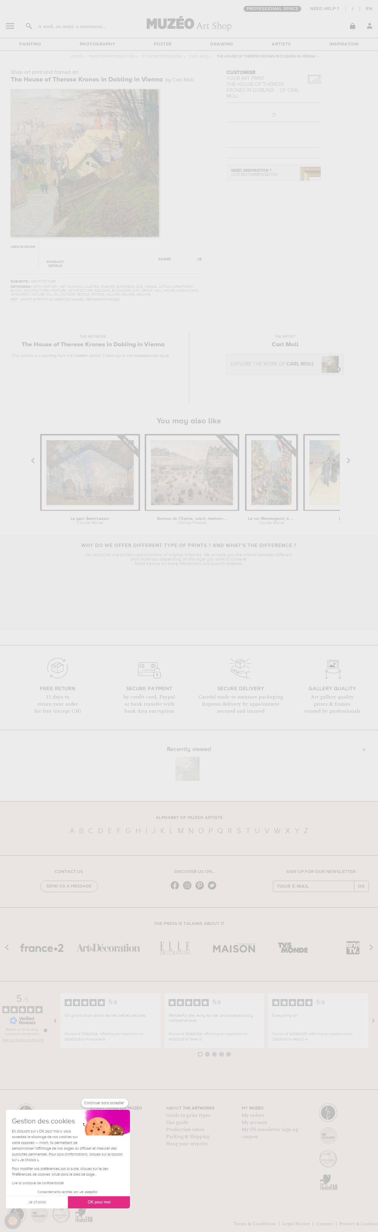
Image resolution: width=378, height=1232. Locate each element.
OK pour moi (99, 1202)
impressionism (146, 356)
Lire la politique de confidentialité (38, 1183)
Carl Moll (199, 56)
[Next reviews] (373, 1020)
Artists (281, 44)
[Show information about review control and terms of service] (45, 1030)
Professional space (272, 9)
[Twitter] (213, 889)
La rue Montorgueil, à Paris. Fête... (271, 521)
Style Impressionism (162, 56)
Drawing (221, 44)
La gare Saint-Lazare (90, 521)
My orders (253, 1115)
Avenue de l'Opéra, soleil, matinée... (192, 521)
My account (254, 1122)
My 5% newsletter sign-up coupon (270, 1133)
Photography (97, 44)
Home (76, 56)
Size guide (177, 1122)
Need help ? (325, 9)
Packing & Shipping (188, 1136)
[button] (12, 1221)
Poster (163, 44)
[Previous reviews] (55, 1020)
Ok (361, 886)
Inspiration (344, 44)
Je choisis (37, 1202)
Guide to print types (188, 1115)
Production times (185, 1129)
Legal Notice (296, 1223)
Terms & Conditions (255, 1223)
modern (81, 356)
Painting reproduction (112, 56)
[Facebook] (176, 889)
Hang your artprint (187, 1144)
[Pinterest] (201, 889)
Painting (30, 44)
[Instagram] (189, 889)
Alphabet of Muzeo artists (189, 818)
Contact (324, 1223)
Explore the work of (272, 364)
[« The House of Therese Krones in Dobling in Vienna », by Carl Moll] (187, 769)
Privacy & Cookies (358, 1223)
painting (49, 356)
